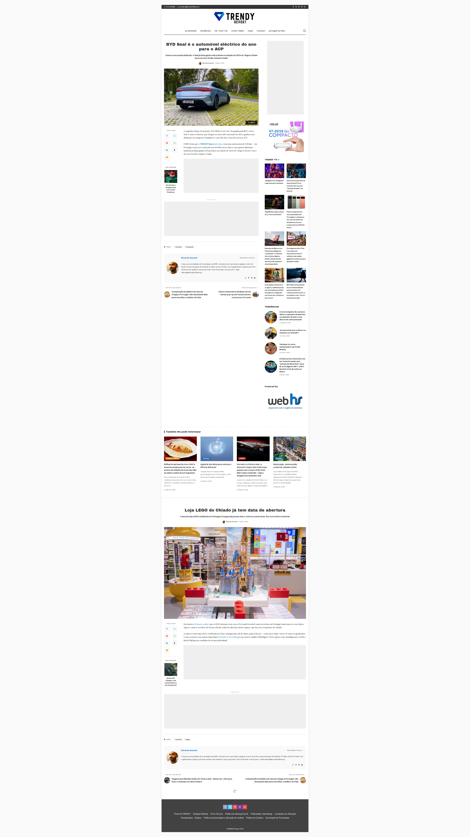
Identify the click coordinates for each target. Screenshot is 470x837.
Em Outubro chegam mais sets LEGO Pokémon (170, 188)
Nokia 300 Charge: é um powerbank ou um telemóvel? (171, 681)
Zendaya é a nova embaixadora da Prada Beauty (289, 346)
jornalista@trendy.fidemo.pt (189, 7)
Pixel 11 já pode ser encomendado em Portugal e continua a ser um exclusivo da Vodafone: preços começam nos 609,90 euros (296, 219)
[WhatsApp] (174, 143)
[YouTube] (304, 7)
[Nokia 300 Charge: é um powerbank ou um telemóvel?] (170, 669)
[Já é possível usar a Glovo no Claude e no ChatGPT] (271, 333)
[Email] (167, 157)
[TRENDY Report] (235, 18)
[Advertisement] (221, 176)
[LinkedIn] (167, 150)
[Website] (245, 278)
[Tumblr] (174, 150)
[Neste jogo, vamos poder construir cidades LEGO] (289, 449)
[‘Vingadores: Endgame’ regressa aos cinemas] (274, 171)
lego (188, 739)
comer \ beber (172, 458)
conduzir (190, 247)
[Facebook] (293, 7)
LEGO (242, 458)
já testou (211, 144)
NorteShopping (236, 637)
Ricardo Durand (208, 63)
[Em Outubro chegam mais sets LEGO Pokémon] (170, 176)
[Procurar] (304, 31)
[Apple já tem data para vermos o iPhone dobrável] (216, 449)
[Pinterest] (299, 7)
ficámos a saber (202, 624)
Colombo (222, 637)
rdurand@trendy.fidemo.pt (191, 272)
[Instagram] (301, 7)
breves (179, 247)
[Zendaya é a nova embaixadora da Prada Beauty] (271, 348)
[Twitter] (296, 7)
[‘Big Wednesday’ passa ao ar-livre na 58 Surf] (274, 202)
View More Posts (247, 258)
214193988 (170, 7)
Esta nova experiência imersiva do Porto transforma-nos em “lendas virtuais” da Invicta (296, 186)
